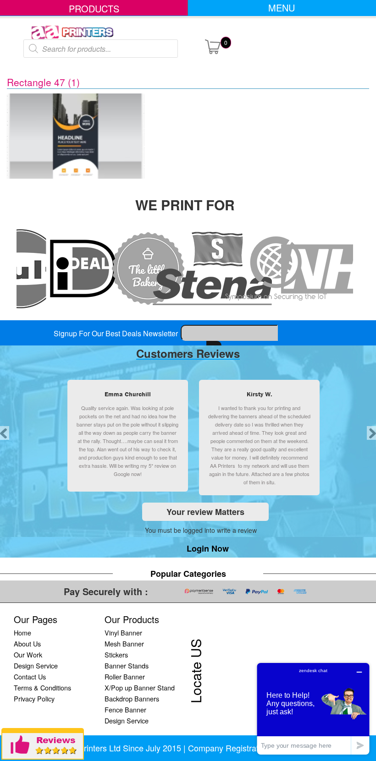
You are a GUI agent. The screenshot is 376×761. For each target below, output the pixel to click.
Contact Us (30, 676)
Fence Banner (125, 709)
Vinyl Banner (123, 632)
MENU (281, 7)
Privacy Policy (34, 698)
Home (22, 632)
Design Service (36, 665)
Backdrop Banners (132, 698)
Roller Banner (125, 676)
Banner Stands (127, 665)
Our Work (28, 654)
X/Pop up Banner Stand (140, 687)
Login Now (208, 548)
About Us (27, 643)
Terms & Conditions (42, 687)
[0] (213, 45)
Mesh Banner (124, 643)
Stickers (116, 654)
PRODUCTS (94, 8)
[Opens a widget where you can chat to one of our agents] (313, 708)
